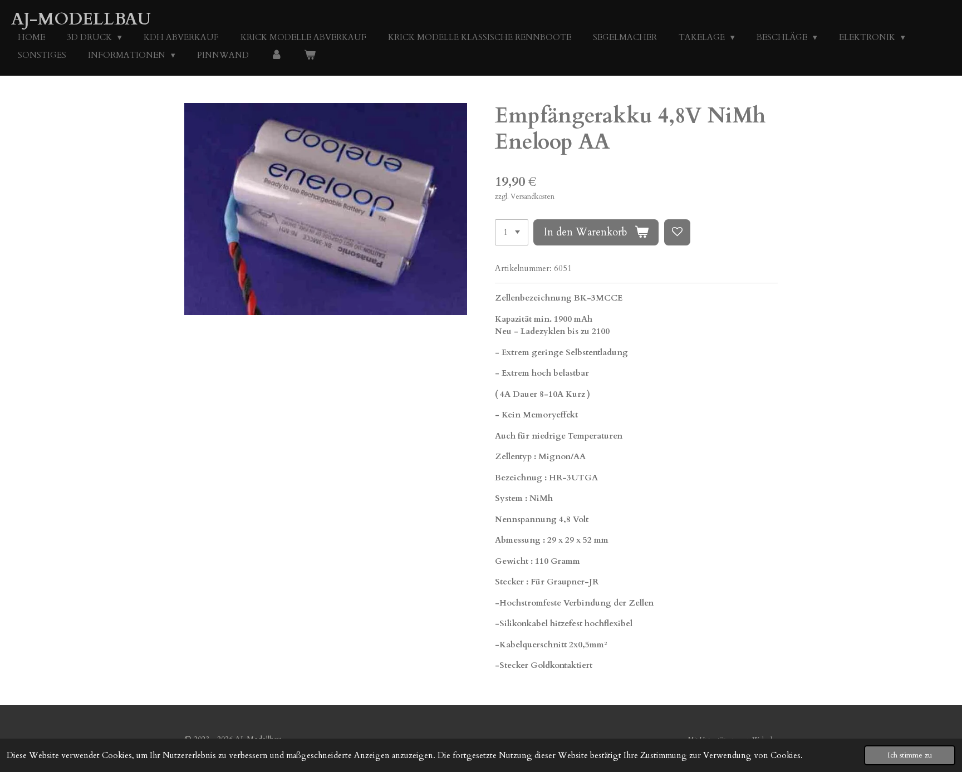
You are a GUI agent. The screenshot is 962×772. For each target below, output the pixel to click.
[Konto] (276, 55)
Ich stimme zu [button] (909, 755)
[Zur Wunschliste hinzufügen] (677, 232)
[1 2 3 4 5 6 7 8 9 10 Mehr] (511, 232)
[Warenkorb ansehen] (309, 55)
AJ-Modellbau (81, 19)
